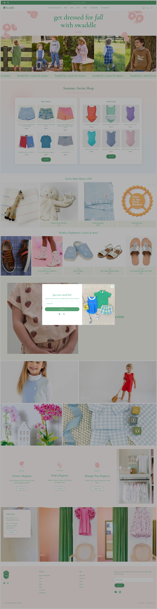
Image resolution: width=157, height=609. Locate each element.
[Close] (112, 286)
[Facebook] (59, 314)
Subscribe (62, 309)
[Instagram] (64, 314)
